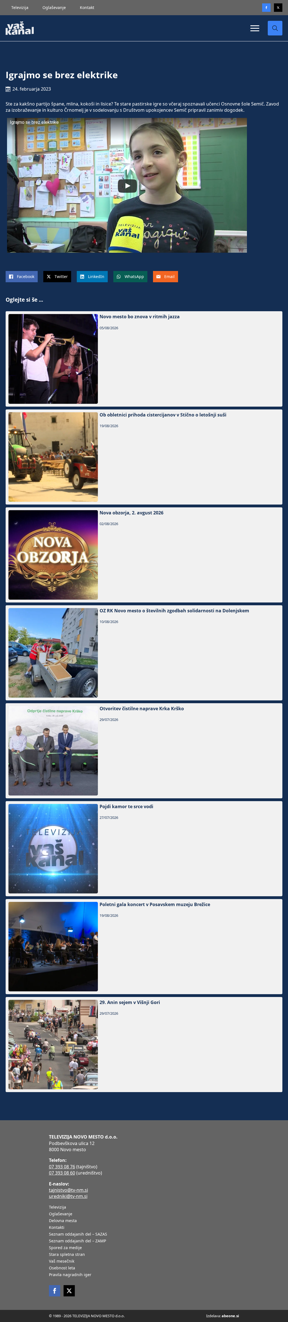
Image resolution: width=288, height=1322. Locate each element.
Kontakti (56, 1227)
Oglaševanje (54, 7)
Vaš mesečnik (61, 1261)
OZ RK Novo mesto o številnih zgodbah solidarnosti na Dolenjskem (174, 610)
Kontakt (87, 7)
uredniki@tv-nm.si (68, 1196)
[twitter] (278, 7)
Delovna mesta (63, 1221)
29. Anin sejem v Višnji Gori (130, 1002)
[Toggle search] (275, 28)
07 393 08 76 (62, 1167)
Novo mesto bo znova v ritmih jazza (140, 316)
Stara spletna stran (67, 1254)
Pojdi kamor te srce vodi (126, 806)
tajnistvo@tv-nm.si (68, 1190)
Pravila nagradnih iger (70, 1275)
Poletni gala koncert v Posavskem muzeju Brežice (155, 904)
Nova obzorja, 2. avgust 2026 (131, 513)
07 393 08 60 (62, 1173)
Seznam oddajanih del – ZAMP (77, 1241)
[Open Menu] (254, 28)
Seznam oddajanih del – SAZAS (78, 1234)
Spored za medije (65, 1248)
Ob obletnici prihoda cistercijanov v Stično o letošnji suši (163, 415)
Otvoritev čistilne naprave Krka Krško (142, 708)
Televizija (19, 7)
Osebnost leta (62, 1268)
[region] (73, 1278)
